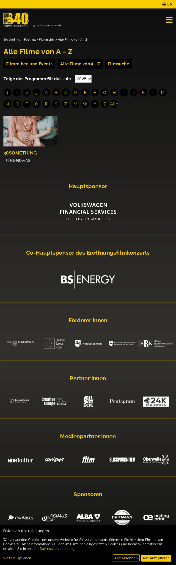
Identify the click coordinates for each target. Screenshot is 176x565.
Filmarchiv (47, 39)
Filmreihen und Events (29, 63)
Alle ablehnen (126, 558)
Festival (30, 39)
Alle (114, 104)
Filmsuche (118, 63)
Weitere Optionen (17, 558)
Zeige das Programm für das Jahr (37, 78)
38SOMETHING (20, 153)
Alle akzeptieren (156, 558)
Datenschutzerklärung (57, 549)
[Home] (32, 20)
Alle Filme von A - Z (73, 39)
